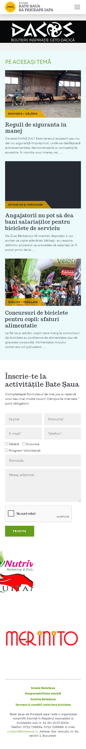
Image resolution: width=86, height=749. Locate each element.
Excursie (32, 444)
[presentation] (38, 513)
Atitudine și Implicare (25, 204)
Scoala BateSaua (43, 688)
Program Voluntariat (25, 450)
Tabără (14, 444)
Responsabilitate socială (43, 693)
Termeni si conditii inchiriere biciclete (43, 705)
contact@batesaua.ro (22, 731)
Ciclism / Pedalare (23, 302)
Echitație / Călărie (22, 113)
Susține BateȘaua (43, 699)
